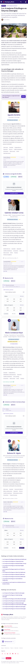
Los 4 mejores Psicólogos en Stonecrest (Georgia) (14, 608)
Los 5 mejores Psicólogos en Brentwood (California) (14, 559)
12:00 (7, 299)
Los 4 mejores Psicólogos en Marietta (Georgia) (13, 593)
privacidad (13, 662)
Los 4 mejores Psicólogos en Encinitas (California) (13, 576)
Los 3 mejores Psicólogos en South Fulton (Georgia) (14, 604)
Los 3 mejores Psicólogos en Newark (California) (13, 574)
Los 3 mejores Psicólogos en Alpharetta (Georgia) (13, 606)
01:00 (14, 542)
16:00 (14, 301)
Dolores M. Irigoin (14, 453)
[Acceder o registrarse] (25, 2)
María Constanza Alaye (14, 332)
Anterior (6, 313)
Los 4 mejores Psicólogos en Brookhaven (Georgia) (14, 598)
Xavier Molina (6, 19)
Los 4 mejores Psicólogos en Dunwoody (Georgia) (13, 601)
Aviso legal (8, 662)
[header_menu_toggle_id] (1, 2)
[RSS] (18, 654)
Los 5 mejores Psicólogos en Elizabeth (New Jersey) (14, 563)
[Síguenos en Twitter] (5, 654)
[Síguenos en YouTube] (13, 654)
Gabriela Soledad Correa (14, 212)
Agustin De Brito (14, 115)
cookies (17, 662)
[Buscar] (21, 2)
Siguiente (21, 313)
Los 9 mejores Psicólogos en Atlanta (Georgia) (13, 603)
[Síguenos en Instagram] (10, 654)
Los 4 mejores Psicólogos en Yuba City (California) (13, 572)
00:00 (7, 308)
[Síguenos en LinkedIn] (8, 654)
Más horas (22, 296)
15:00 (7, 301)
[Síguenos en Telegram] (15, 654)
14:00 (20, 299)
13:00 (14, 299)
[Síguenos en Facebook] (2, 654)
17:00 (20, 301)
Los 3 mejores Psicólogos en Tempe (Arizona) (12, 561)
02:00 (20, 542)
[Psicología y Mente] (8, 2)
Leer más (5, 167)
